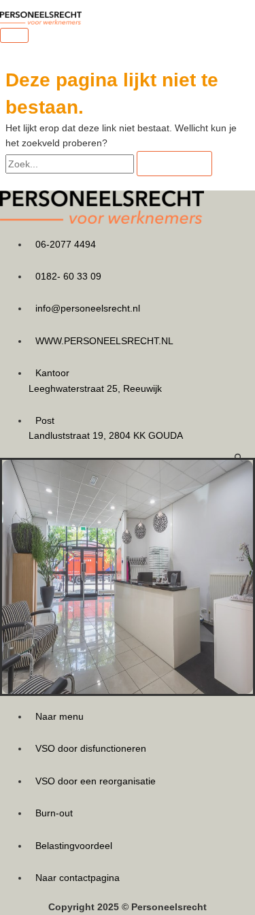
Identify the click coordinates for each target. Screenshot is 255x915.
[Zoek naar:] (71, 164)
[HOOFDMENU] (14, 35)
